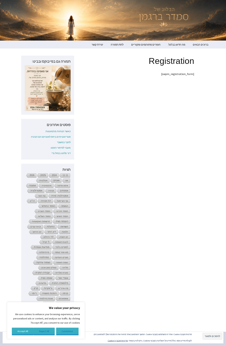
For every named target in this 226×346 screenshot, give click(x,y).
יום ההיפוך (36, 232)
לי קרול (46, 242)
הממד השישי (62, 216)
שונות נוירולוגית (46, 298)
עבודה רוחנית (42, 272)
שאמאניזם (63, 298)
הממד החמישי (48, 206)
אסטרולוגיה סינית (59, 196)
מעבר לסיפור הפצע (61, 147)
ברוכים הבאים (200, 44)
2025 (43, 175)
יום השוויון (64, 237)
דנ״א (32, 201)
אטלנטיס (43, 180)
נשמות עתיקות (43, 262)
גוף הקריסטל (62, 201)
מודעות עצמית (41, 247)
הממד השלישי (44, 216)
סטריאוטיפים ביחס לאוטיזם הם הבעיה (51, 136)
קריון (36, 288)
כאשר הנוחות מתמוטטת (58, 131)
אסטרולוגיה (36, 190)
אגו (66, 180)
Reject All (44, 331)
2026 (31, 175)
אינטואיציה (47, 185)
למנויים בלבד (61, 247)
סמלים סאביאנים (48, 267)
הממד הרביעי (62, 211)
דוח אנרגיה (46, 201)
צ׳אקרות (48, 288)
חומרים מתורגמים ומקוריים (145, 44)
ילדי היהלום (48, 237)
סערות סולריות (61, 273)
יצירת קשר (97, 44)
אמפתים (64, 190)
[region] (46, 320)
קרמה (65, 293)
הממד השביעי (44, 211)
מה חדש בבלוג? (176, 44)
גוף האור (42, 196)
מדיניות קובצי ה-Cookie (118, 340)
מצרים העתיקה (61, 257)
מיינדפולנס (44, 252)
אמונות (32, 185)
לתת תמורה (117, 44)
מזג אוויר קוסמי (61, 252)
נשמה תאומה (62, 262)
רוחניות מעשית (49, 293)
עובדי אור (63, 277)
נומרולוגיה (44, 257)
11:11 (65, 175)
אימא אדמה (62, 185)
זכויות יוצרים (35, 226)
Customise (67, 331)
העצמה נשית (62, 221)
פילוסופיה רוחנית (60, 283)
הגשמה (64, 206)
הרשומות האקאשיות (41, 221)
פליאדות (42, 283)
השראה (64, 226)
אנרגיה (51, 190)
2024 (54, 175)
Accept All (22, 331)
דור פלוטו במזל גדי (61, 153)
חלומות (65, 232)
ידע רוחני (51, 231)
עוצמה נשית (46, 278)
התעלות (51, 226)
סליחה (65, 267)
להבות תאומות (61, 242)
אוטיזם (56, 180)
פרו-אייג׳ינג (63, 288)
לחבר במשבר (64, 142)
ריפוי (34, 293)
